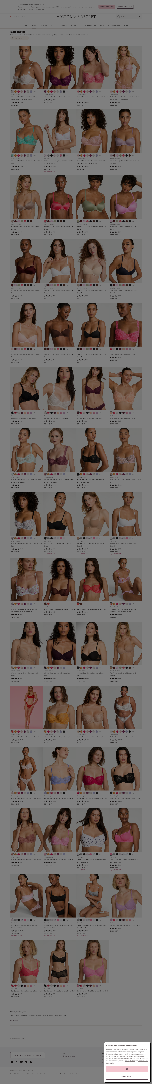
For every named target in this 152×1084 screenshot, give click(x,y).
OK (127, 1069)
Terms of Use (143, 1061)
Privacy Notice (130, 1061)
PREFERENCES (127, 1077)
